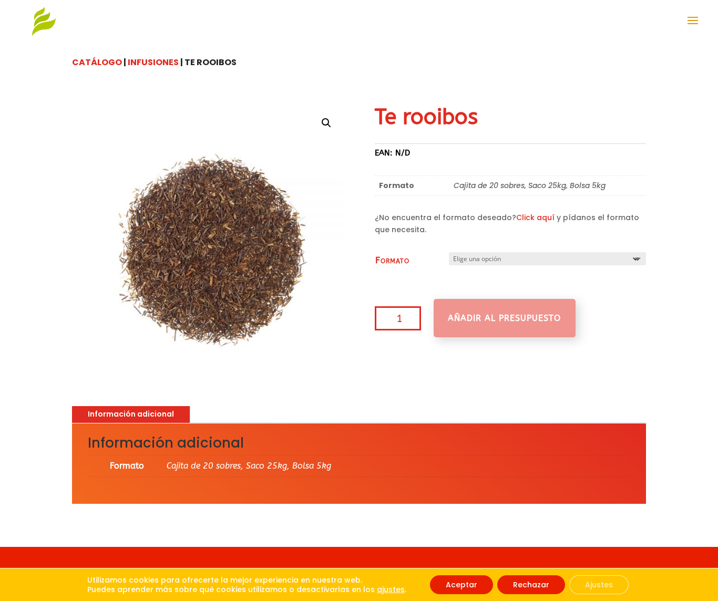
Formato (392, 260)
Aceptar (461, 584)
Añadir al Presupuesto (504, 318)
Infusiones (153, 62)
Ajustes (599, 584)
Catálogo (97, 62)
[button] (326, 122)
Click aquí (535, 217)
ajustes (391, 589)
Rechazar (531, 584)
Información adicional (131, 414)
